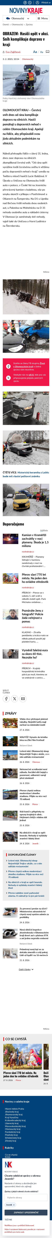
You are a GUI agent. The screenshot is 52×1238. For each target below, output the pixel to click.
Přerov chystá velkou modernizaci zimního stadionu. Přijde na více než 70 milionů (33, 794)
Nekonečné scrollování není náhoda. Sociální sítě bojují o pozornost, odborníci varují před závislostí (34, 773)
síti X (31, 374)
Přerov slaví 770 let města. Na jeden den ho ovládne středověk (20, 1074)
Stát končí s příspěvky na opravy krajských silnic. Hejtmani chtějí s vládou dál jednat (33, 815)
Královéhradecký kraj (15, 1120)
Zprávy (29, 24)
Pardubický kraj (12, 1132)
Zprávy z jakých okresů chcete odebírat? (21, 1191)
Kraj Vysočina (11, 1117)
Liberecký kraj (11, 1123)
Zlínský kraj (10, 1140)
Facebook (25, 2)
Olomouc (36, 762)
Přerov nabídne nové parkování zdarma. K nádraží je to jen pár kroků (26, 894)
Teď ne (8, 1219)
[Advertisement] (26, 250)
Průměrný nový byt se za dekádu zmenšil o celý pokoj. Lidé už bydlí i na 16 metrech (34, 952)
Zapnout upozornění (26, 1212)
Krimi (7, 1156)
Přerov (35, 804)
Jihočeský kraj (12, 1111)
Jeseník (35, 844)
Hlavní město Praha (14, 1108)
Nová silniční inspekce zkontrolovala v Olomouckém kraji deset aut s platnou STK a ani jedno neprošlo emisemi (34, 934)
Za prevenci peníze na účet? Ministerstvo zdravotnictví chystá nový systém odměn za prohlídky (34, 912)
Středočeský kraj (13, 1137)
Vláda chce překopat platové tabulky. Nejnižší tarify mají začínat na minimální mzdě (34, 722)
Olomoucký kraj (12, 1129)
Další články (25, 969)
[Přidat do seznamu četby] (47, 51)
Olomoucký (18, 18)
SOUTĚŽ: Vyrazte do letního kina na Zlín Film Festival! (34, 738)
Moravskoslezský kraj (15, 1126)
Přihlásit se (45, 2)
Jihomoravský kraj (13, 1114)
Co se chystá (15, 1039)
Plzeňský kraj (11, 1134)
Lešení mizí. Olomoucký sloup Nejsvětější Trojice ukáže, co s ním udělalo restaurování (34, 754)
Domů (6, 24)
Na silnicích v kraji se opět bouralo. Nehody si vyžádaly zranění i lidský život (33, 835)
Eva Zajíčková (13, 51)
